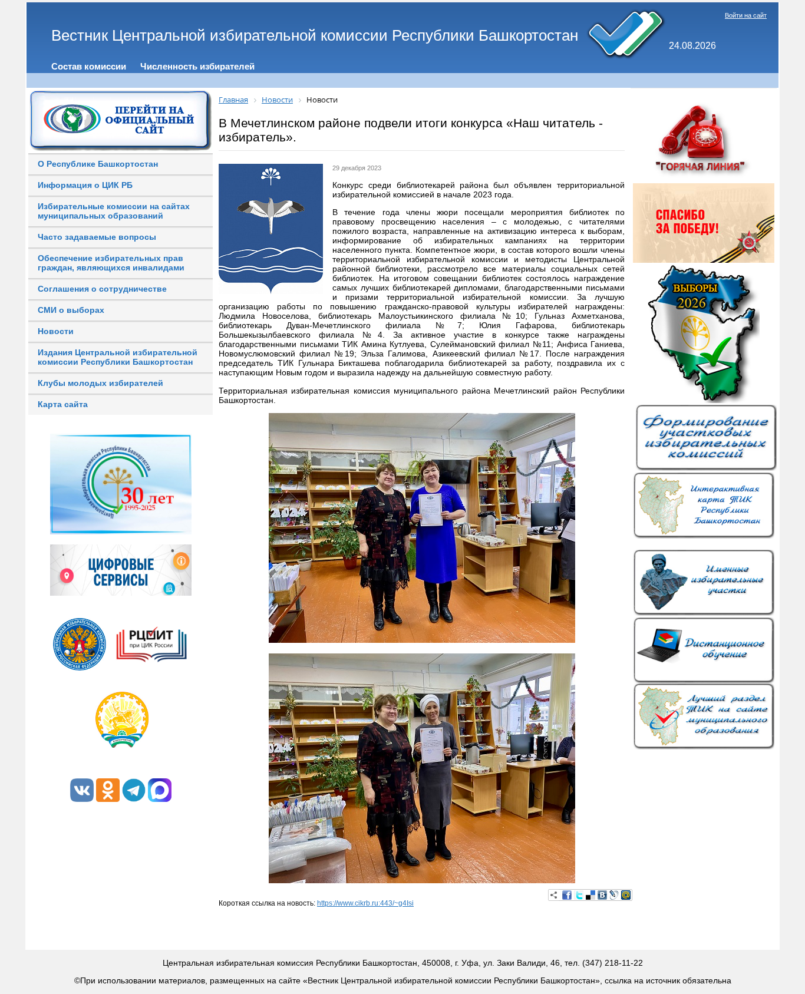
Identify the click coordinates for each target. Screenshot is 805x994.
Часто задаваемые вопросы (97, 237)
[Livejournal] (614, 895)
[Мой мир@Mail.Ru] (626, 895)
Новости (56, 331)
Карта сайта (63, 404)
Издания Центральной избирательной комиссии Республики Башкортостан (117, 357)
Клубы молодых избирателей (100, 383)
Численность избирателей (197, 66)
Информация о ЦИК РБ (85, 185)
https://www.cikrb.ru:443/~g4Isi (365, 903)
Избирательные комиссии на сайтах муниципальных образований (114, 211)
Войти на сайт (746, 15)
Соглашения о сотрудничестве (102, 288)
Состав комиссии (88, 66)
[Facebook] (567, 895)
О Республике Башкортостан (98, 164)
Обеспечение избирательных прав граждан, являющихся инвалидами (111, 262)
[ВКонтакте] (602, 895)
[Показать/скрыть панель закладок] (554, 895)
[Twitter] (578, 895)
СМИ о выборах (71, 310)
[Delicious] (590, 895)
